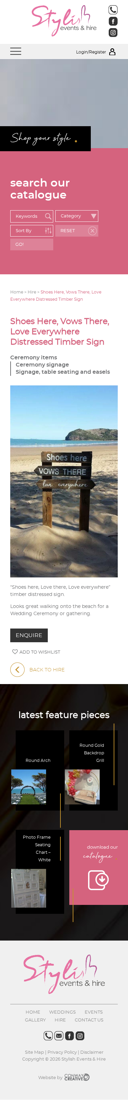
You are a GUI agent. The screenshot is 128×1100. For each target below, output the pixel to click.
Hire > (34, 292)
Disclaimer (91, 1052)
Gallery (35, 1020)
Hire (60, 1020)
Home (33, 1012)
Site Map (35, 1052)
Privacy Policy (62, 1052)
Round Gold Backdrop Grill (92, 753)
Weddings (62, 1012)
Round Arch (38, 760)
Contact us (89, 1020)
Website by (50, 1078)
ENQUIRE (29, 635)
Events (94, 1012)
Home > (19, 292)
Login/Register (91, 52)
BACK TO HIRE (47, 670)
